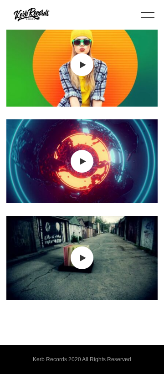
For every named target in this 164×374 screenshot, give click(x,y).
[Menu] (147, 14)
